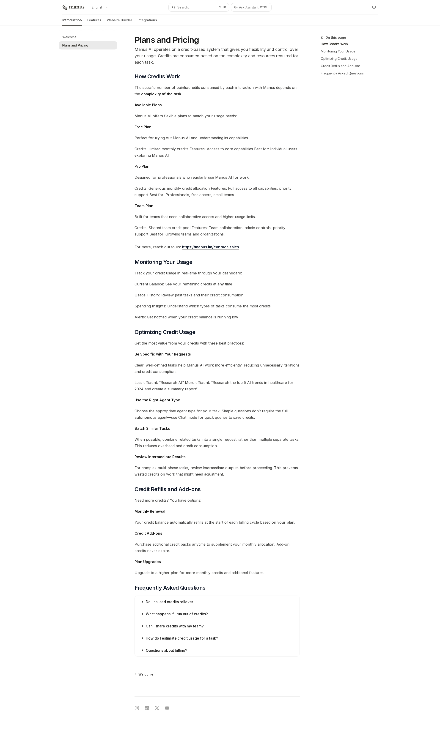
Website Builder (119, 20)
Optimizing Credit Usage (339, 58)
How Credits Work (334, 44)
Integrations (147, 20)
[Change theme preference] (374, 7)
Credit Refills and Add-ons (340, 66)
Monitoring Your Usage (338, 51)
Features (94, 20)
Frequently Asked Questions (342, 73)
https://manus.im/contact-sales (210, 247)
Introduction (72, 20)
